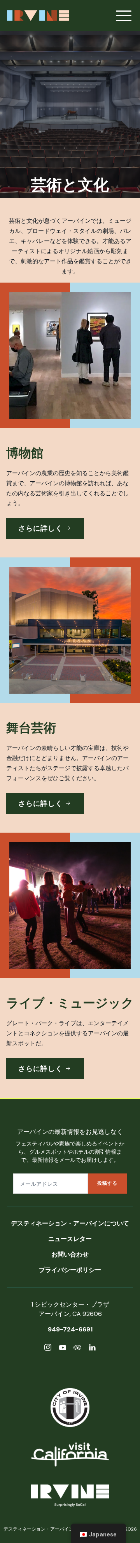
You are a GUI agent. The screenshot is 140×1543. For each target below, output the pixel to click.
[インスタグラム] (48, 1348)
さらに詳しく (40, 528)
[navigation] (98, 1533)
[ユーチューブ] (62, 1348)
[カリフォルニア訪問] (70, 1454)
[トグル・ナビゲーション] (123, 15)
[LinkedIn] (92, 1348)
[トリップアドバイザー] (77, 1348)
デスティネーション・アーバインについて (70, 1223)
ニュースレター (70, 1239)
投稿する (107, 1183)
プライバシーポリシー (70, 1270)
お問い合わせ (70, 1254)
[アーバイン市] (70, 1407)
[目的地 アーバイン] (70, 1497)
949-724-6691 (70, 1329)
